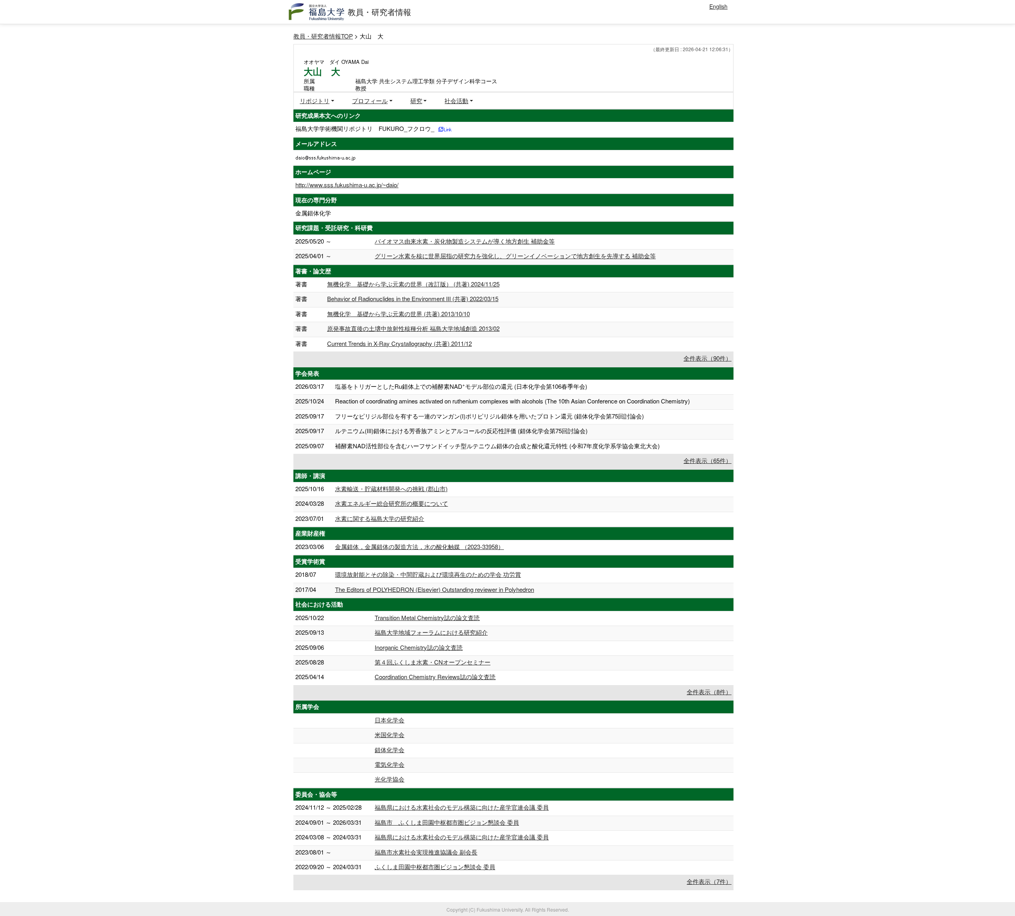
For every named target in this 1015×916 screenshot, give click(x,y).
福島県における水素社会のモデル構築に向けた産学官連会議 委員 (462, 807)
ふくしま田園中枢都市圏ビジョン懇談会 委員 (435, 866)
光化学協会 (389, 779)
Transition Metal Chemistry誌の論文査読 (427, 617)
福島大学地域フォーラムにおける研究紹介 (431, 632)
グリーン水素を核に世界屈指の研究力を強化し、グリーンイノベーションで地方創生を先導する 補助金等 (515, 256)
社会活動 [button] (456, 100)
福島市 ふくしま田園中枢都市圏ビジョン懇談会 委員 (447, 822)
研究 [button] (416, 100)
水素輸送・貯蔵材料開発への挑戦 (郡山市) (391, 488)
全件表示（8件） (709, 691)
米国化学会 (389, 734)
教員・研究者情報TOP (323, 36)
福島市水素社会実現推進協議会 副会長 (426, 852)
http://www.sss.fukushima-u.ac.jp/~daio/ (346, 185)
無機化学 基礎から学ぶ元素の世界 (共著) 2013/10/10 (398, 313)
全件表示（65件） (708, 460)
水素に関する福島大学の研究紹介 (379, 518)
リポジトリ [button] (314, 100)
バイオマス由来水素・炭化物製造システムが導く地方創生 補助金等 (465, 241)
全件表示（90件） (708, 358)
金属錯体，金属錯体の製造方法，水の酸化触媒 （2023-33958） (419, 546)
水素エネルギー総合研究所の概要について (391, 503)
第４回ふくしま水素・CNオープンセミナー (432, 662)
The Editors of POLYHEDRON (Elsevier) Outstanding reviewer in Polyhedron (434, 589)
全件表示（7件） (709, 881)
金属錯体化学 (313, 213)
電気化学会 (389, 764)
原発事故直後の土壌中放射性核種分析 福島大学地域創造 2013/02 (413, 328)
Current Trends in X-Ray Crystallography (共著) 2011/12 (399, 343)
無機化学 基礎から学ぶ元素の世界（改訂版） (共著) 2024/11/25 (413, 284)
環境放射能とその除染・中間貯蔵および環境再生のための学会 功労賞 (428, 574)
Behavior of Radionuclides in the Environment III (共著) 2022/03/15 (412, 298)
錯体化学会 (389, 749)
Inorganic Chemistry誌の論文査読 (419, 647)
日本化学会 (389, 720)
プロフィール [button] (370, 100)
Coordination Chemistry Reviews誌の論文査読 (435, 676)
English (718, 6)
